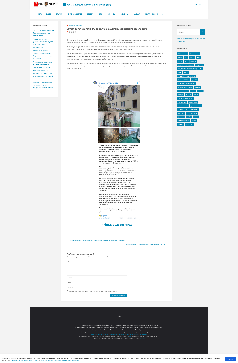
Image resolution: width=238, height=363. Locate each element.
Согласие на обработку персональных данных (133, 334)
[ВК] (200, 4)
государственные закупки (186, 76)
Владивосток (194, 54)
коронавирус (190, 83)
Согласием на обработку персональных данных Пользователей (60, 360)
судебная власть (196, 106)
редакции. (142, 338)
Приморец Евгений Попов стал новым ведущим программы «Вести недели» (43, 85)
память (193, 91)
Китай (180, 61)
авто (179, 72)
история (181, 83)
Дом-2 (192, 57)
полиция (189, 95)
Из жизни (72, 26)
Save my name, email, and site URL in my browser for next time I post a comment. (93, 291)
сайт (130, 336)
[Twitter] (196, 4)
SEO (179, 54)
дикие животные (183, 80)
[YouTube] (203, 4)
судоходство (182, 109)
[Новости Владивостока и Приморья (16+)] (47, 4)
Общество (79, 26)
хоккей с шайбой (183, 120)
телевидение (193, 109)
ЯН (201, 68)
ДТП (186, 57)
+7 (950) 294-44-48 (95, 332)
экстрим (180, 124)
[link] (162, 14)
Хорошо (230, 359)
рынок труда (193, 102)
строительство (183, 106)
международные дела (185, 87)
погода (200, 91)
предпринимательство (185, 98)
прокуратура (182, 102)
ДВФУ (180, 57)
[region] (119, 358)
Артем (185, 54)
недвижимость (183, 91)
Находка (193, 61)
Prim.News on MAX (116, 224)
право (196, 95)
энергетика (189, 124)
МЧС (186, 61)
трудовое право (192, 113)
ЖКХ (198, 57)
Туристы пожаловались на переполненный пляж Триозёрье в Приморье (42, 64)
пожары (180, 95)
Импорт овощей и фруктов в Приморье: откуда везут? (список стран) (43, 33)
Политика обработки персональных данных (104, 334)
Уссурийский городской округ (188, 68)
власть (186, 72)
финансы (181, 117)
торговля (181, 113)
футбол (188, 117)
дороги (194, 80)
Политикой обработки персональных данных (25, 360)
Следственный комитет (185, 65)
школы (194, 120)
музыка (197, 87)
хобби (196, 117)
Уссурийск (199, 65)
